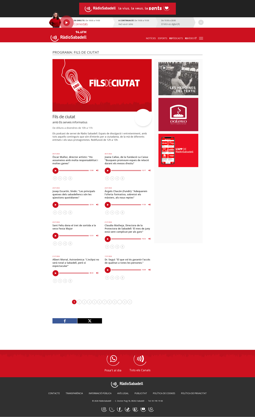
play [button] (55, 171)
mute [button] (97, 170)
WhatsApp (151, 409)
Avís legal (123, 393)
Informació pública (100, 393)
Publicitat (141, 393)
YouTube (143, 409)
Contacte (54, 393)
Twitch (135, 409)
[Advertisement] (178, 186)
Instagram (104, 409)
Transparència (74, 393)
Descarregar (70, 178)
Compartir (65, 178)
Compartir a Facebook (55, 178)
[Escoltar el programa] (81, 22)
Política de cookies (164, 393)
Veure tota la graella (201, 22)
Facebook (120, 409)
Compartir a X (60, 178)
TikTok (127, 409)
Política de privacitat (194, 393)
